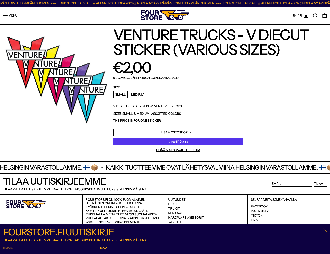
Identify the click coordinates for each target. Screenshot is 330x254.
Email (256, 220)
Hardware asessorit (186, 217)
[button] (315, 15)
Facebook (259, 206)
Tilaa (318, 184)
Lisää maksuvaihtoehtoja (178, 150)
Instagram (260, 211)
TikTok (257, 215)
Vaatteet (176, 222)
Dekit (173, 204)
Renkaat (175, 213)
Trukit (174, 208)
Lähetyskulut (140, 77)
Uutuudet (177, 200)
